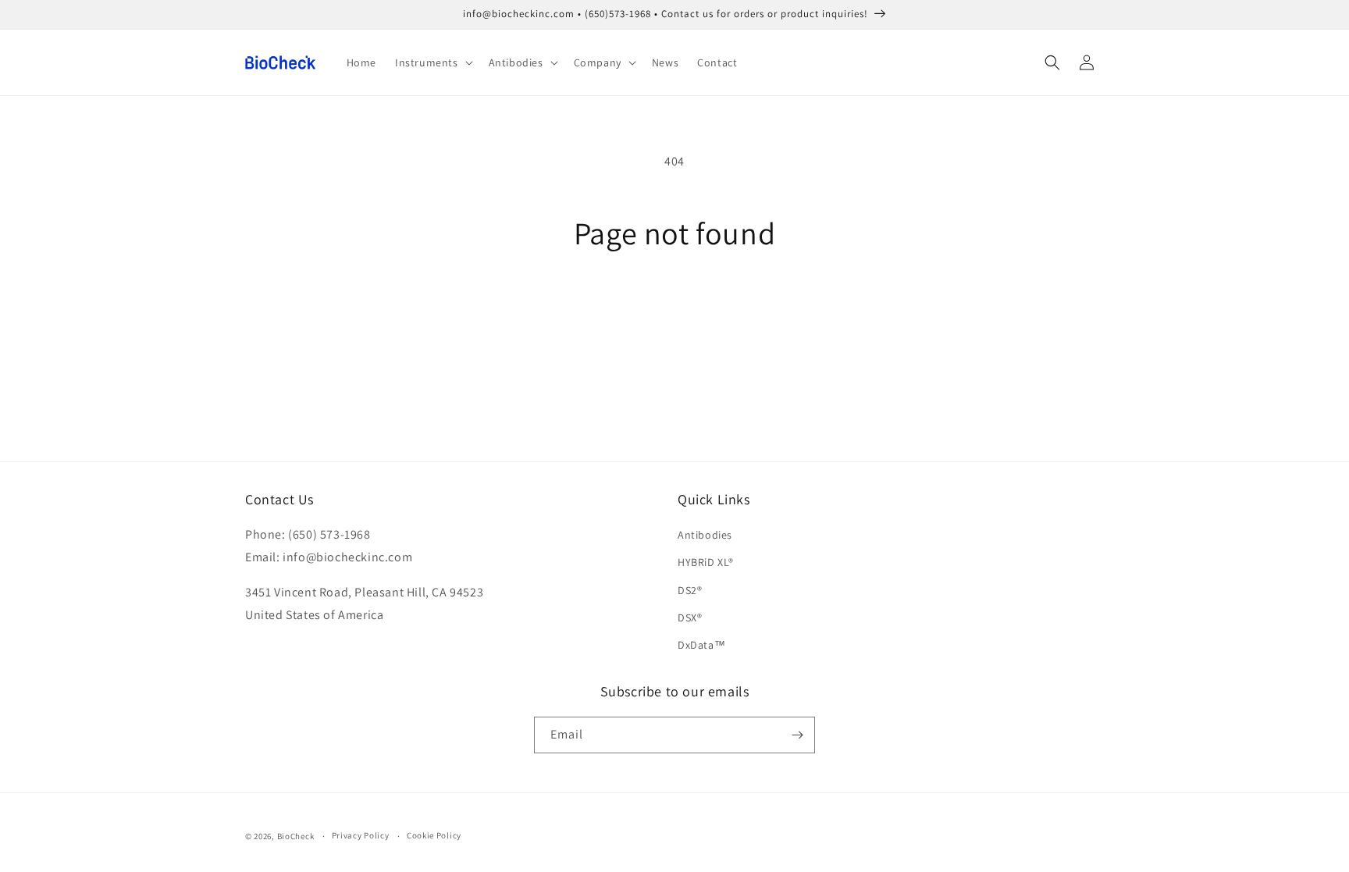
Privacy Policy (361, 835)
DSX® (690, 617)
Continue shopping (675, 309)
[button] (432, 62)
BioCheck (296, 836)
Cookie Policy (434, 835)
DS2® (690, 590)
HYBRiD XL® (706, 562)
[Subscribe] (797, 735)
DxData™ (701, 645)
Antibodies (705, 535)
